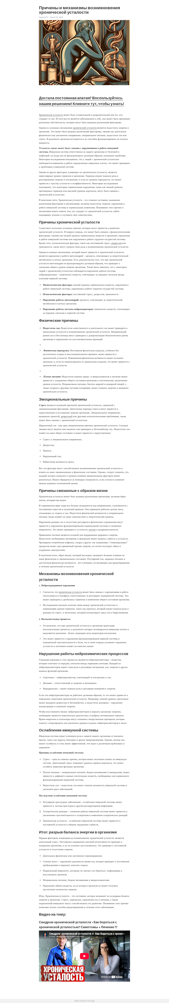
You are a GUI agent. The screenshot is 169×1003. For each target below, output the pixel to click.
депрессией (66, 416)
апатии (92, 529)
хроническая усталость (70, 592)
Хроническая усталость (51, 114)
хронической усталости (85, 127)
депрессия (116, 243)
